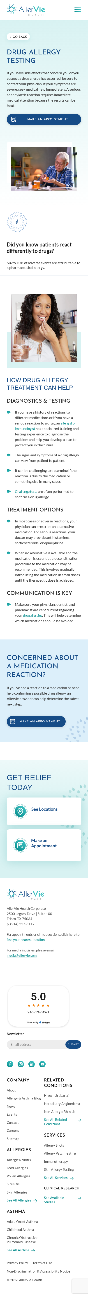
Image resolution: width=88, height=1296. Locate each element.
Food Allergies (17, 1168)
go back (19, 37)
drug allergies (32, 615)
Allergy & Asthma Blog (24, 1098)
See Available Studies (54, 1199)
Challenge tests (26, 491)
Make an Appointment (39, 721)
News (11, 1106)
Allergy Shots (54, 1145)
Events (12, 1114)
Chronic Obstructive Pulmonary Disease (22, 1239)
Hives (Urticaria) (56, 1095)
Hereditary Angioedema (62, 1103)
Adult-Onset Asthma (22, 1221)
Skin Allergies (17, 1192)
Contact (13, 1122)
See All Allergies (19, 1200)
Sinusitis (13, 1184)
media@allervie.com (22, 955)
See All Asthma (18, 1250)
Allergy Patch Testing (60, 1153)
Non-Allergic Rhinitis (59, 1111)
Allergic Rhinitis (19, 1160)
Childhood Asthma (20, 1229)
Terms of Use (42, 1263)
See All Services (56, 1177)
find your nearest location (26, 939)
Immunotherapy (56, 1161)
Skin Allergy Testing (59, 1169)
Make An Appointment (47, 119)
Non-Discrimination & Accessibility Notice (38, 1271)
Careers (13, 1130)
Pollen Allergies (18, 1176)
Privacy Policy (17, 1263)
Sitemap (13, 1138)
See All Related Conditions (55, 1121)
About (11, 1090)
